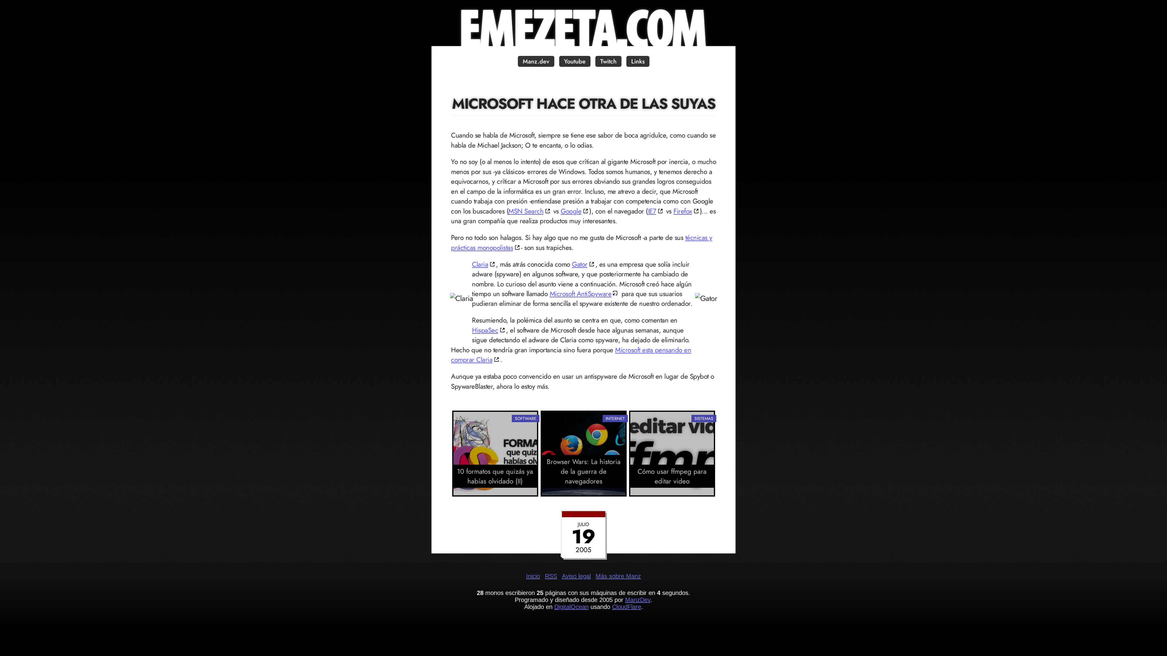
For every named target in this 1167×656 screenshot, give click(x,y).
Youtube (575, 61)
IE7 (652, 211)
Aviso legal (576, 576)
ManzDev (637, 599)
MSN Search (525, 211)
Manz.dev (536, 61)
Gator (579, 264)
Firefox (682, 211)
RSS (551, 576)
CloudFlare (626, 606)
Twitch (608, 61)
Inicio (533, 576)
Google (571, 211)
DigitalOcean (571, 606)
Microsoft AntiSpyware (581, 294)
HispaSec (485, 330)
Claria (480, 264)
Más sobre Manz (618, 576)
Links (638, 61)
